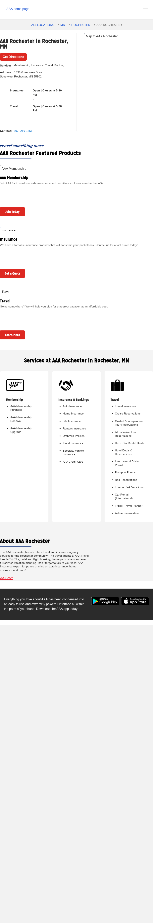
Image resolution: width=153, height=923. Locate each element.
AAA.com (6, 578)
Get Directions (13, 56)
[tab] (37, 94)
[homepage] (18, 10)
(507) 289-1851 (22, 130)
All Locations (42, 25)
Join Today (12, 212)
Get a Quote (12, 273)
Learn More (12, 335)
